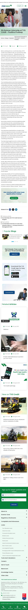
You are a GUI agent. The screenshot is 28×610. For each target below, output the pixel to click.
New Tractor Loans (7, 545)
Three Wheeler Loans (7, 553)
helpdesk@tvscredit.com (9, 595)
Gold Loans (5, 540)
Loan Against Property (7, 548)
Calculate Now (9, 292)
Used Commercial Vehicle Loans (10, 543)
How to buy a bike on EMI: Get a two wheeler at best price (13, 449)
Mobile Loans (5, 535)
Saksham (5, 329)
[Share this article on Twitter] (13, 209)
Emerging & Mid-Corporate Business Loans (13, 550)
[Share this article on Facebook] (10, 209)
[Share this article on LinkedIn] (16, 209)
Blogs (6, 38)
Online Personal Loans (8, 538)
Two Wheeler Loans (7, 528)
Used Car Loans (6, 531)
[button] (13, 241)
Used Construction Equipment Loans (11, 555)
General (11, 38)
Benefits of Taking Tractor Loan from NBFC (13, 478)
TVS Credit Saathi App (9, 386)
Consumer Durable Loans (8, 533)
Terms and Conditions (8, 597)
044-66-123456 (6, 593)
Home (2, 38)
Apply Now (14, 198)
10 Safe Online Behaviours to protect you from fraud (13, 357)
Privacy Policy (6, 599)
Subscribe (13, 504)
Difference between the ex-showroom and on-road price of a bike (15, 236)
